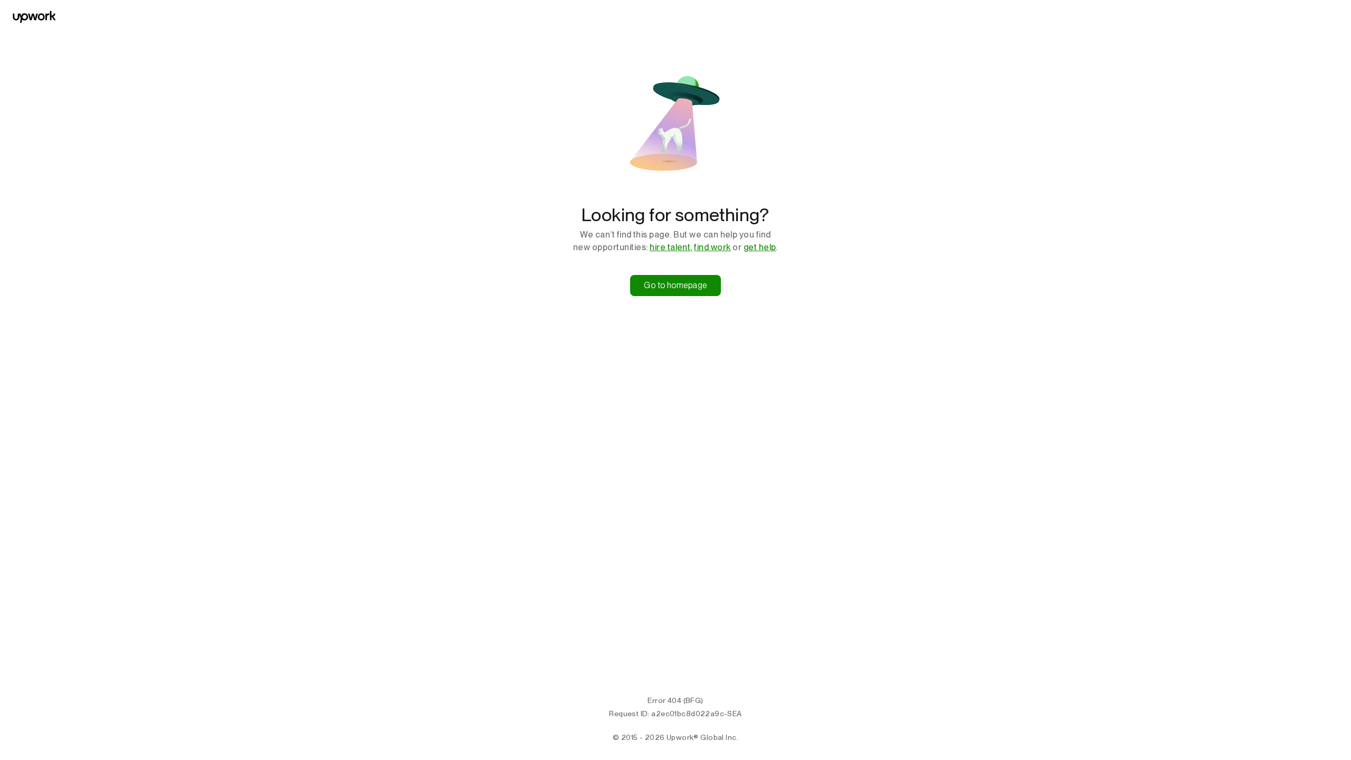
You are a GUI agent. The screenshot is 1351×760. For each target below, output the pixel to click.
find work (712, 247)
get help (760, 247)
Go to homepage (675, 285)
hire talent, (671, 247)
